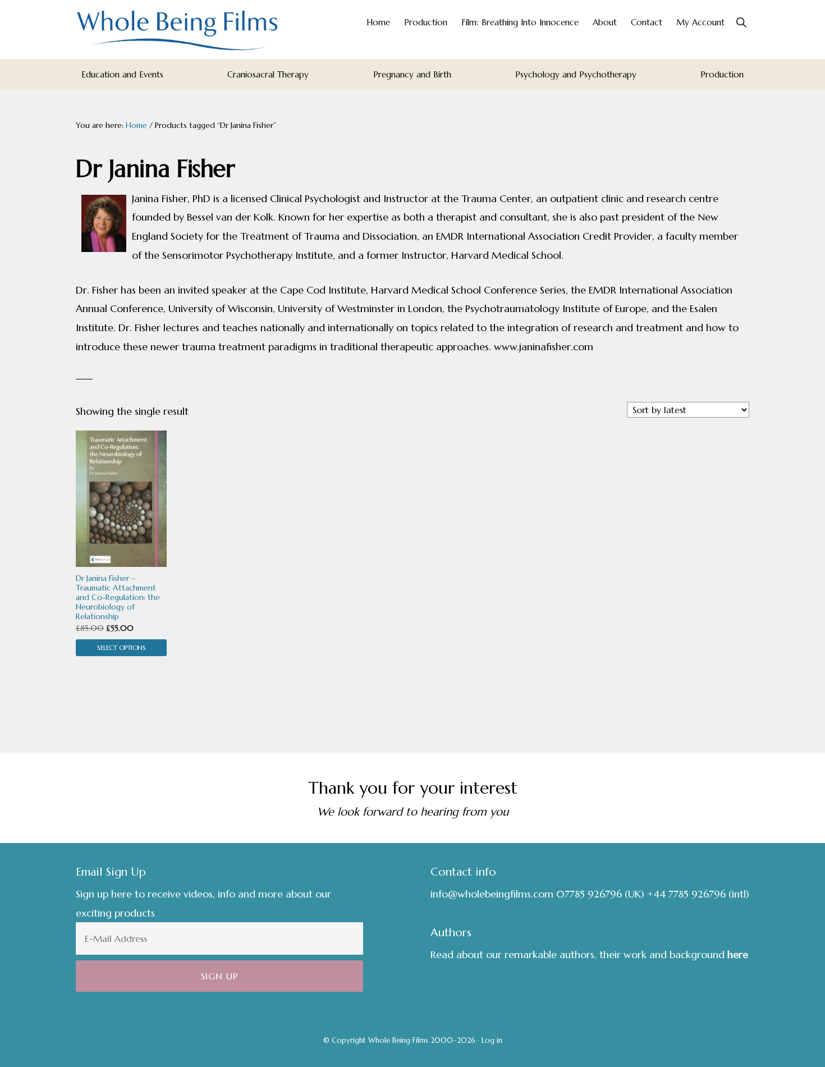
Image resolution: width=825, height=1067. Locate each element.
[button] (741, 22)
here (737, 954)
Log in (492, 1040)
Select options (121, 647)
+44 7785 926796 (686, 893)
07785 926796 (589, 893)
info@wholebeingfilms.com (491, 893)
